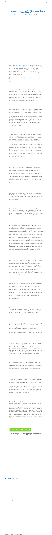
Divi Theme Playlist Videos (34, 78)
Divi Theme (26, 14)
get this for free (24, 71)
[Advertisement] (37, 464)
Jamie (15, 14)
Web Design (31, 14)
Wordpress (36, 14)
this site (20, 91)
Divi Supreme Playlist (17, 78)
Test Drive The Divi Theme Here (21, 429)
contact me (12, 434)
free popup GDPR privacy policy (22, 65)
